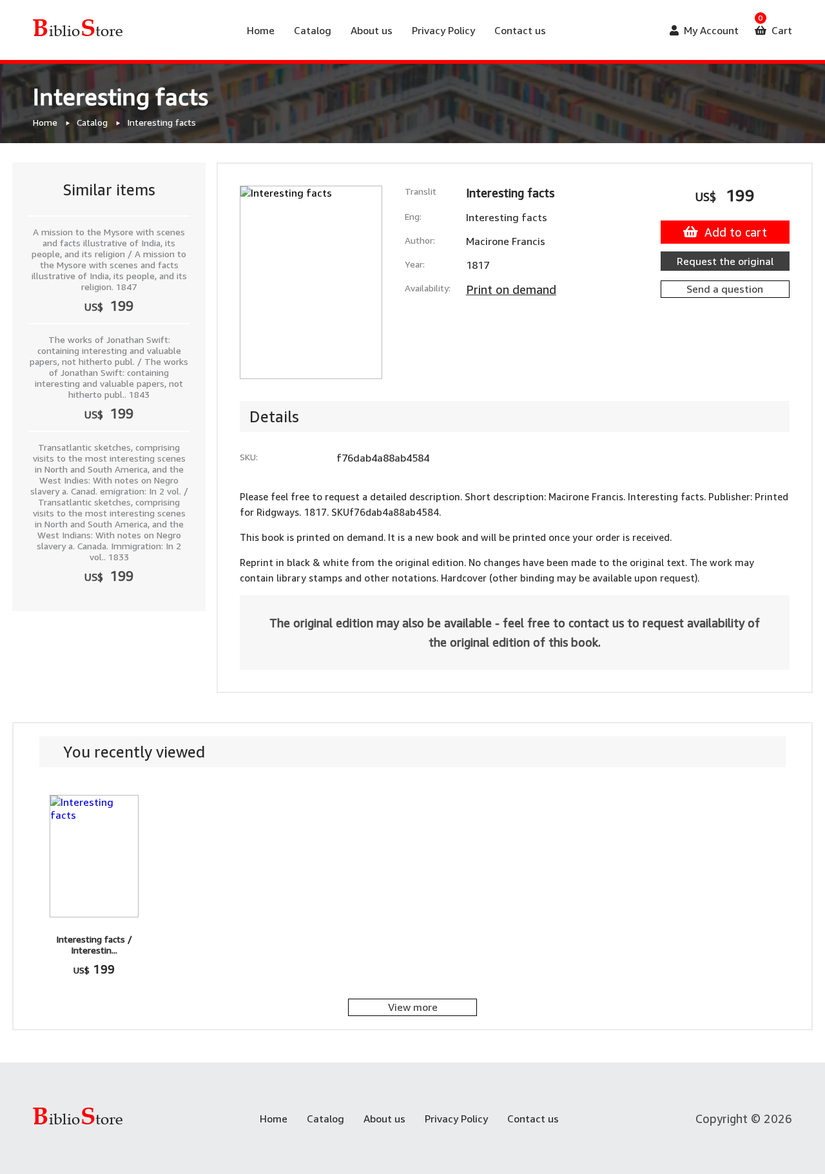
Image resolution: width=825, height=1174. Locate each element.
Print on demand (511, 289)
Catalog (312, 30)
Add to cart (735, 232)
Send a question (724, 288)
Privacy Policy (443, 30)
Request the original (725, 261)
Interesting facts (161, 122)
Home (261, 30)
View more (413, 1007)
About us (372, 30)
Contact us (520, 30)
